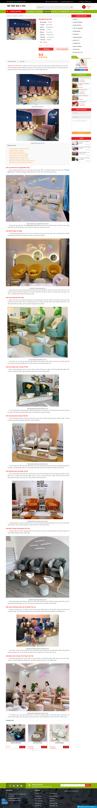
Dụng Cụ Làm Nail (53, 803)
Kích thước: (42, 37)
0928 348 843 (54, 1)
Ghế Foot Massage (54, 796)
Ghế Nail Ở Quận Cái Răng (16, 150)
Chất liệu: (42, 34)
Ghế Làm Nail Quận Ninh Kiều (16, 152)
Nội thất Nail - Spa (53, 805)
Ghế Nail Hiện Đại (59, 742)
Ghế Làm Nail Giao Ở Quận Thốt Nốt (18, 155)
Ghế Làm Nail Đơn (37, 742)
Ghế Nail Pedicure (53, 793)
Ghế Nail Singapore (16, 742)
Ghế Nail (21, 15)
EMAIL (86, 69)
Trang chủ (9, 15)
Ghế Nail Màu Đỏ (82, 101)
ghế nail (52, 717)
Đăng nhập (88, 1)
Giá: (41, 42)
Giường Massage (39, 800)
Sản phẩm (15, 15)
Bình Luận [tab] (22, 61)
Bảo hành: (42, 29)
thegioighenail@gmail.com (67, 1)
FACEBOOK (77, 69)
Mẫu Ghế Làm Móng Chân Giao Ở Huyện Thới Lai (22, 160)
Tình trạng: (42, 39)
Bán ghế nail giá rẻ (83, 89)
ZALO (82, 69)
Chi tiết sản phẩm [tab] (12, 61)
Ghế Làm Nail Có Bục (83, 95)
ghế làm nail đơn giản (61, 717)
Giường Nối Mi (38, 798)
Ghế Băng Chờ (38, 803)
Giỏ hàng (88, 6)
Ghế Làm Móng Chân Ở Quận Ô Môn (18, 154)
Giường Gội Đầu (38, 796)
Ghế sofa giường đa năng (84, 77)
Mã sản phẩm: (43, 22)
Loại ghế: (42, 24)
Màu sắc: (42, 32)
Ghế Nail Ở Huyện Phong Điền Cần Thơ (19, 159)
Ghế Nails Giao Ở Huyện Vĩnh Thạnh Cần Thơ (21, 162)
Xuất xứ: (42, 27)
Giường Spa (52, 798)
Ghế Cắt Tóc (52, 800)
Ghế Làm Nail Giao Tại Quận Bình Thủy (19, 148)
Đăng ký (82, 1)
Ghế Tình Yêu (38, 805)
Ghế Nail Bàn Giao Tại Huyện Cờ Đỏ (18, 157)
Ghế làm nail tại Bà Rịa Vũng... (84, 84)
